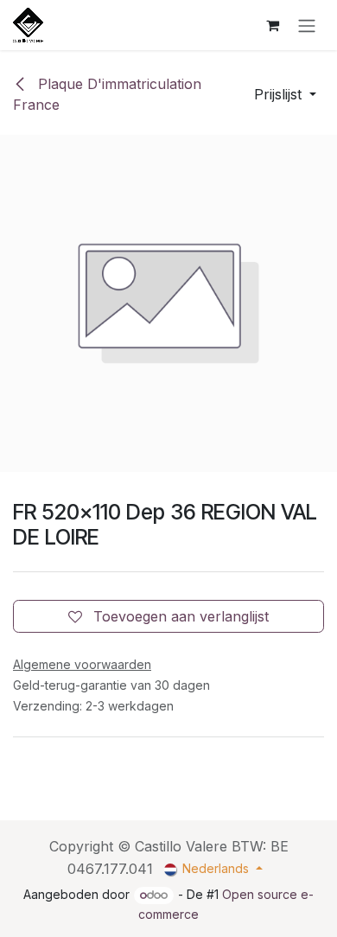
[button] (285, 94)
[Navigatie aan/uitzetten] (306, 25)
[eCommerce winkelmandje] (272, 25)
